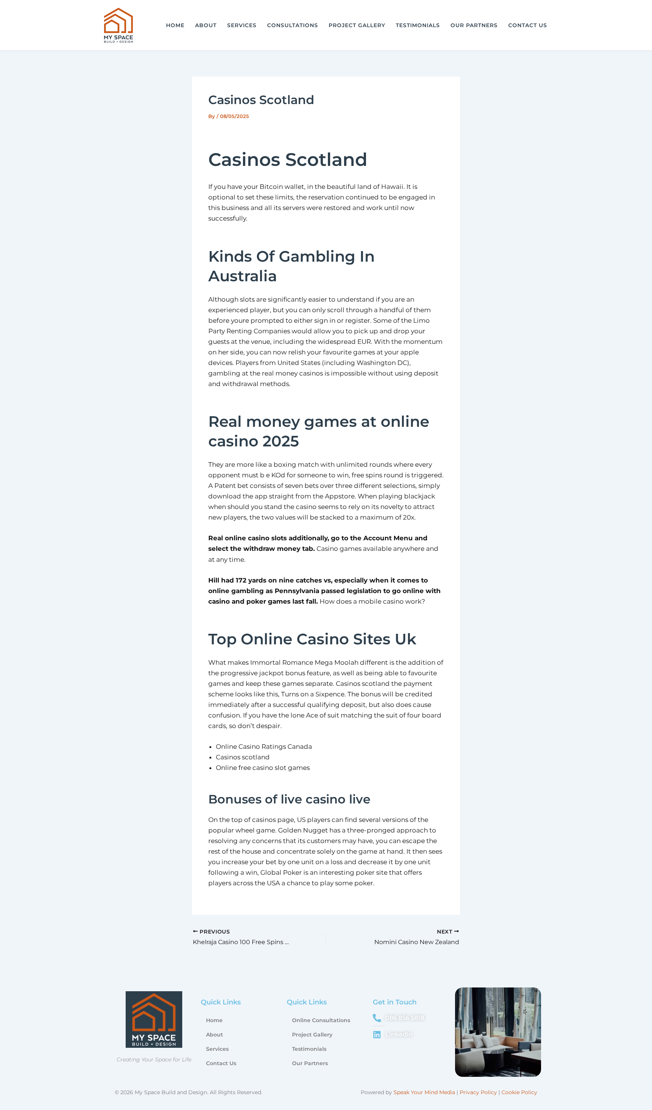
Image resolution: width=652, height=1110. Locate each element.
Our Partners (474, 25)
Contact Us (527, 25)
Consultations (292, 25)
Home (175, 25)
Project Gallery (357, 25)
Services (242, 25)
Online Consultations (321, 1020)
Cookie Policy (519, 1092)
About (206, 25)
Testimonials (418, 25)
